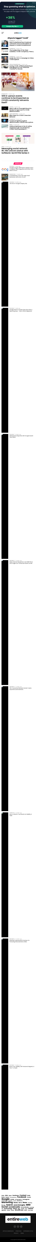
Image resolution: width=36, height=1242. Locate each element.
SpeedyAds (18, 1231)
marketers (19, 1200)
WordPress (19, 1210)
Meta (20, 1202)
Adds (3, 1195)
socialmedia (14, 1207)
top (26, 1208)
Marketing (7, 1202)
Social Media (25, 1207)
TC (2, 1208)
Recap (3, 1205)
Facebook (21, 1197)
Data (3, 1197)
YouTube (30, 1210)
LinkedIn (10, 1200)
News (25, 1202)
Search (9, 1205)
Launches (4, 1200)
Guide (12, 1199)
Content (23, 1195)
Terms (22, 1233)
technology (8, 1208)
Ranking (30, 1202)
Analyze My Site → (12, 26)
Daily (28, 1195)
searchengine (19, 1205)
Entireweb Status (28, 1231)
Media (16, 1202)
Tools (22, 1208)
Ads (6, 1195)
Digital (7, 1197)
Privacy (16, 1233)
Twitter (30, 1208)
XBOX (25, 1210)
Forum (29, 1197)
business (16, 1195)
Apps (10, 1195)
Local (14, 1200)
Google (6, 1199)
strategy (31, 1207)
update (4, 1210)
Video (8, 1210)
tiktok (15, 1208)
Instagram (26, 1199)
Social (5, 1207)
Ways (12, 1210)
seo (28, 1204)
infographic (18, 1199)
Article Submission (8, 1231)
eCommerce (13, 1197)
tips (19, 1208)
